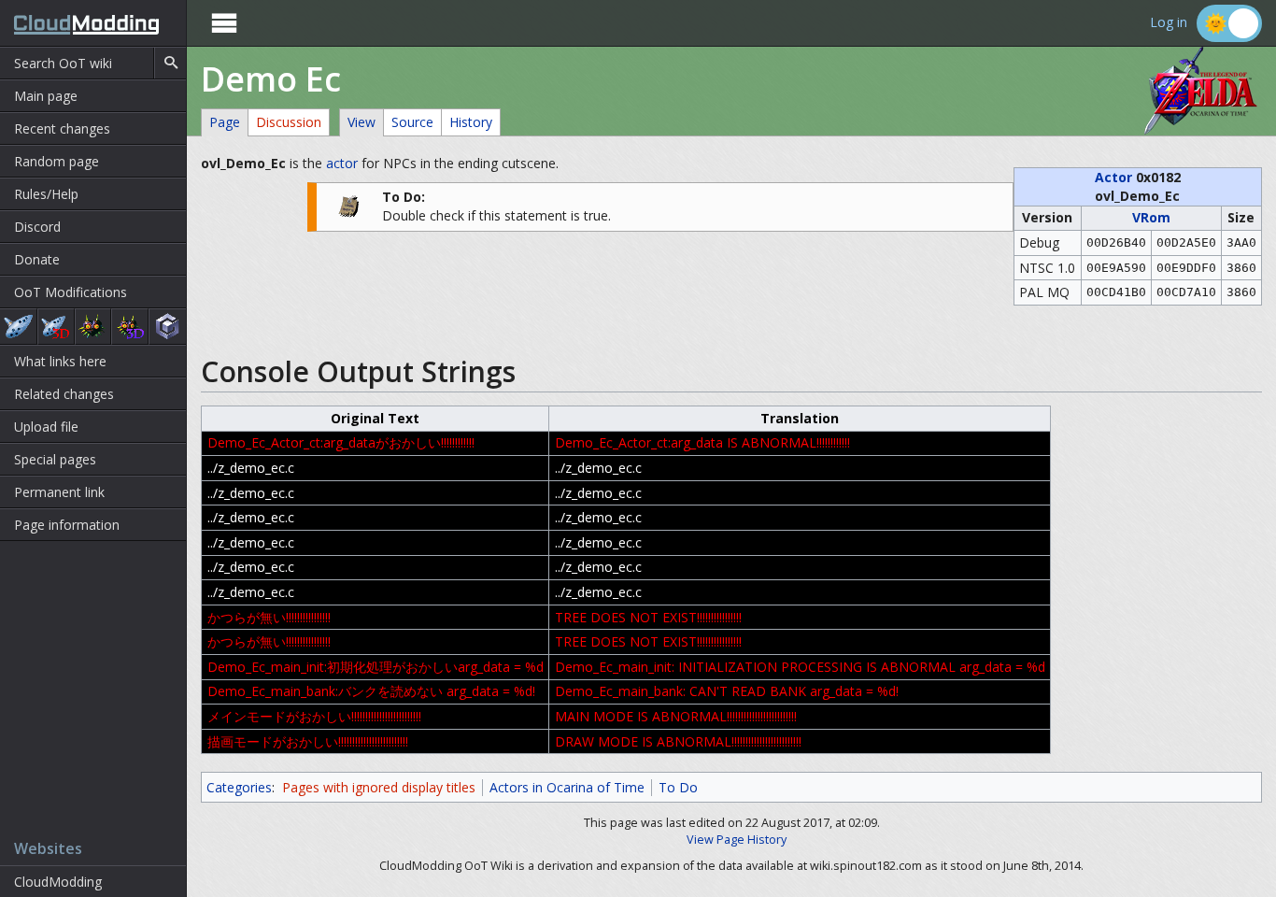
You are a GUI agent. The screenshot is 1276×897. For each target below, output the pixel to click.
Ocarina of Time (18, 326)
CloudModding (58, 881)
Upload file (46, 426)
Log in (1168, 23)
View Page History (737, 839)
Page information (67, 525)
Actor (1113, 177)
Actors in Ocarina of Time (567, 787)
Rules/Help (46, 194)
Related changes (64, 394)
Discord (37, 226)
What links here (60, 361)
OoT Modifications (70, 292)
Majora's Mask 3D (130, 326)
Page (224, 122)
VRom (1151, 217)
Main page (46, 96)
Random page (56, 161)
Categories (239, 787)
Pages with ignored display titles (378, 787)
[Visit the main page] (79, 23)
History (470, 122)
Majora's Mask (93, 326)
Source (412, 122)
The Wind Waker (167, 326)
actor (342, 163)
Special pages (55, 459)
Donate (37, 259)
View (361, 122)
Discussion (288, 122)
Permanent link (59, 492)
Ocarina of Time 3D (56, 326)
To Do (678, 787)
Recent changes (62, 128)
